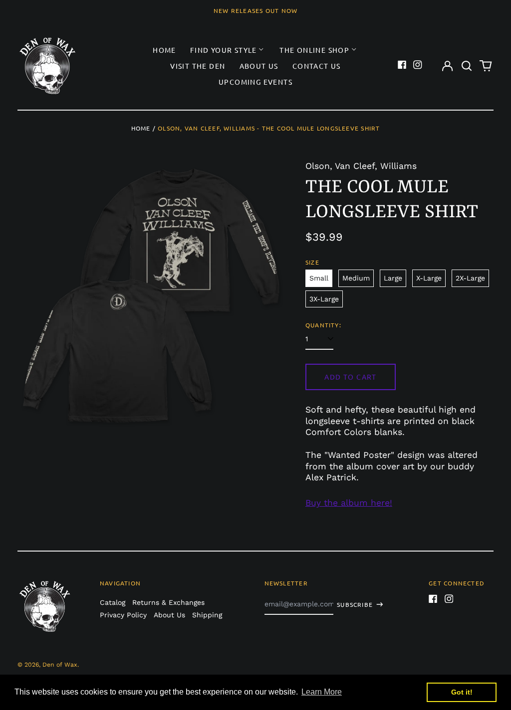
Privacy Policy (123, 615)
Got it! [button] (462, 692)
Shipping (207, 615)
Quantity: (323, 325)
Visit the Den (197, 65)
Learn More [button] (321, 692)
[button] (467, 66)
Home (164, 49)
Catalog (112, 602)
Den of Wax (59, 664)
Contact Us (316, 65)
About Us (259, 65)
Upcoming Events (255, 81)
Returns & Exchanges (168, 602)
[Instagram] (417, 64)
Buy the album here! (348, 503)
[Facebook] (402, 64)
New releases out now (256, 10)
